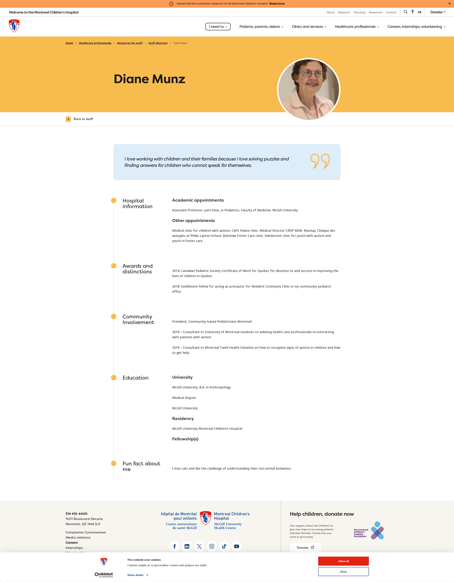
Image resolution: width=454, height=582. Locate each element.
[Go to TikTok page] (224, 546)
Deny (343, 571)
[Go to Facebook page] (174, 546)
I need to (217, 26)
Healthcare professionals (355, 27)
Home (69, 43)
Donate (436, 12)
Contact (391, 12)
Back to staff (83, 119)
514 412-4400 (76, 513)
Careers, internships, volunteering (415, 27)
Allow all (343, 561)
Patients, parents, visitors (260, 27)
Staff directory (158, 43)
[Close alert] (449, 4)
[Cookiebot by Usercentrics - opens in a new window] (103, 575)
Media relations (78, 537)
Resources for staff (130, 43)
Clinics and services (308, 27)
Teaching (360, 12)
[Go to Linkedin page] (187, 546)
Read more (277, 3)
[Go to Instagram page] (211, 546)
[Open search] (405, 12)
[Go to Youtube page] (236, 546)
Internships (74, 547)
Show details (135, 575)
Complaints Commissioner (86, 532)
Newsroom (376, 12)
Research (344, 12)
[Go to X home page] (199, 546)
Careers (72, 542)
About (331, 12)
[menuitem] (331, 12)
